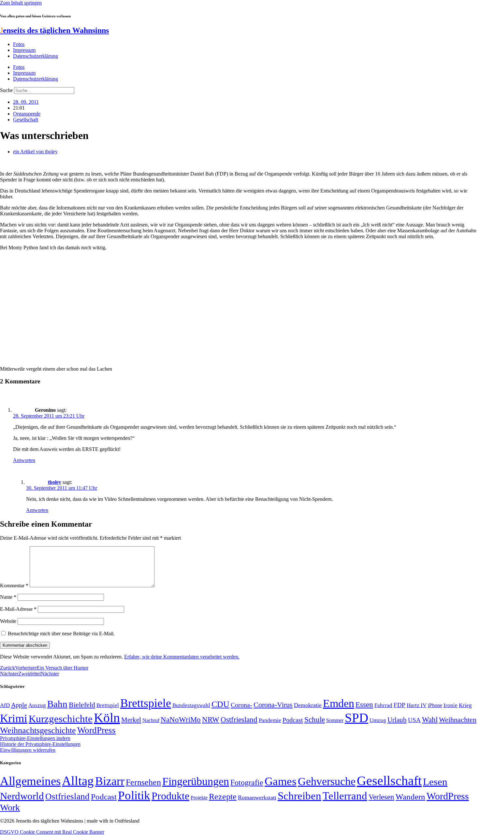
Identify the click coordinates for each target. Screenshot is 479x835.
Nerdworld (22, 796)
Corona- (241, 704)
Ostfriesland (239, 719)
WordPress (96, 730)
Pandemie (270, 720)
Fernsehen (143, 782)
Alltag (78, 781)
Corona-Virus (273, 705)
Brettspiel (107, 705)
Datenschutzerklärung (35, 56)
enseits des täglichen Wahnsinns (54, 30)
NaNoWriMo (181, 720)
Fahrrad (383, 705)
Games (281, 781)
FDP (399, 705)
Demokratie (308, 705)
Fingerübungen (195, 781)
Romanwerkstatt (257, 797)
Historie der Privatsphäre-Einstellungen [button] (40, 744)
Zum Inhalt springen (21, 3)
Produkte (170, 796)
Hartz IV (417, 705)
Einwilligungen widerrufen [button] (27, 750)
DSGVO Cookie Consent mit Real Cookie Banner (52, 832)
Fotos (18, 44)
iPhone (435, 705)
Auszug (37, 705)
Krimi (13, 718)
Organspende (26, 113)
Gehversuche (327, 781)
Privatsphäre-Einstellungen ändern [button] (35, 738)
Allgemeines (30, 781)
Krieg (465, 705)
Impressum (24, 50)
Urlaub (397, 720)
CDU (220, 704)
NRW (210, 719)
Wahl (430, 719)
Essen (364, 705)
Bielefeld (82, 705)
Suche (6, 90)
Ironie (450, 705)
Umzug (378, 720)
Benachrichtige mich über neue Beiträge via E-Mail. (61, 633)
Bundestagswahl (191, 705)
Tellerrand (345, 796)
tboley (54, 482)
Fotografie (246, 782)
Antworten (24, 460)
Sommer (334, 720)
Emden (338, 703)
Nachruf (150, 720)
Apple (19, 704)
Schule (314, 719)
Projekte (199, 797)
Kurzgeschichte (61, 718)
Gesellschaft (25, 119)
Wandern (410, 796)
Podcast (293, 719)
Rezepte (223, 796)
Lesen (435, 781)
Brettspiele (145, 703)
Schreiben (299, 796)
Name (8, 597)
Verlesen (381, 797)
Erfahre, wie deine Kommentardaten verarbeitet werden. (182, 656)
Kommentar (14, 585)
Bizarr (109, 781)
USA (414, 720)
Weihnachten (457, 720)
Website (8, 621)
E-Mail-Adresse (18, 609)
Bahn (57, 704)
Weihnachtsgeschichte (38, 730)
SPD (356, 718)
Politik (134, 795)
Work (10, 807)
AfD (5, 705)
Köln (107, 717)
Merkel (131, 719)
